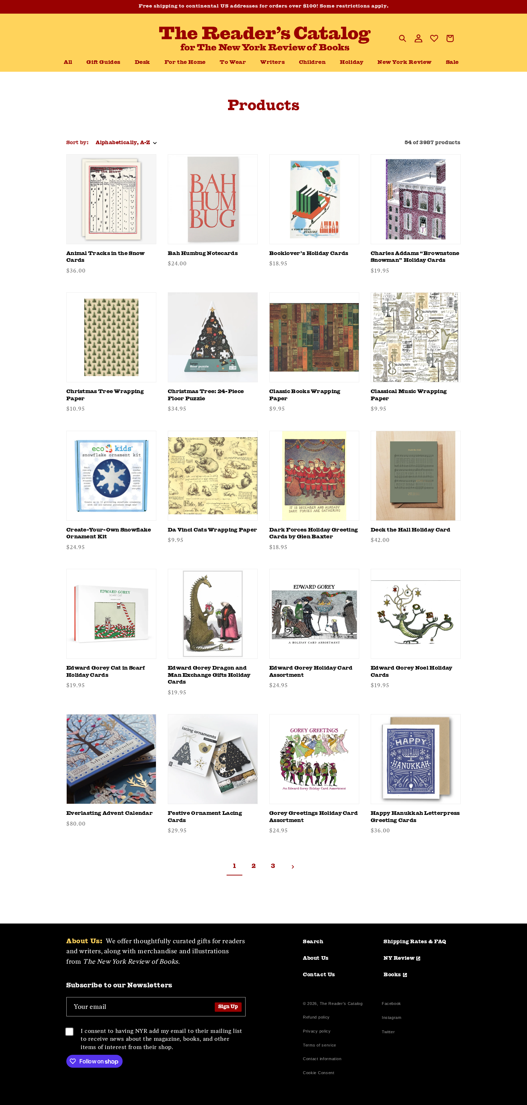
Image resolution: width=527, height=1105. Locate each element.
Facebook (391, 1004)
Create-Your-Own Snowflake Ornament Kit (108, 534)
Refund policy (316, 1017)
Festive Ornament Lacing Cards (205, 817)
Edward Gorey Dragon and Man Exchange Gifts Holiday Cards (209, 675)
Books (392, 974)
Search (313, 941)
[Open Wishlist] (434, 38)
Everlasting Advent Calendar (109, 813)
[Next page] (292, 867)
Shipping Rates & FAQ (415, 941)
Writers (272, 62)
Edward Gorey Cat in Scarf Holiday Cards (105, 672)
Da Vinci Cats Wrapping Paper (212, 530)
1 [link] (234, 866)
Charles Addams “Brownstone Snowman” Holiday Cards (415, 257)
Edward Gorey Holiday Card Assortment (311, 672)
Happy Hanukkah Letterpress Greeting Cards (415, 817)
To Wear (233, 62)
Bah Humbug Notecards (203, 253)
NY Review (399, 958)
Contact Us (319, 974)
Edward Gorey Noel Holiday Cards (411, 672)
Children (312, 62)
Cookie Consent (318, 1073)
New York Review (405, 62)
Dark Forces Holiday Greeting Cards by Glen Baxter (313, 534)
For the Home (185, 62)
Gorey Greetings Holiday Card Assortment (313, 817)
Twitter (390, 1033)
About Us (316, 958)
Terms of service (319, 1045)
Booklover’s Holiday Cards (308, 253)
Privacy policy (317, 1031)
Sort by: (77, 142)
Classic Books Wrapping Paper (305, 395)
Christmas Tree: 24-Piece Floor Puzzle (206, 395)
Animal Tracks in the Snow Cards (105, 257)
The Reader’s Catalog (341, 1003)
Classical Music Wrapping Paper (409, 395)
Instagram (391, 1018)
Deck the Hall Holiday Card (411, 530)
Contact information (322, 1059)
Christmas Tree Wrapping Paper (105, 395)
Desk (142, 62)
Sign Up (228, 1007)
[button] (142, 62)
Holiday (351, 62)
